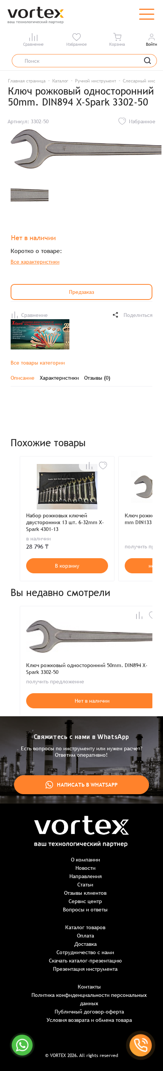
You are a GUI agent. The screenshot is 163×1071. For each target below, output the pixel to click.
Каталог (60, 81)
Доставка (85, 944)
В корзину (67, 566)
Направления (85, 876)
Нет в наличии (92, 701)
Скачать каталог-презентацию (85, 961)
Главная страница (26, 81)
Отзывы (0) (97, 378)
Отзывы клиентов (85, 893)
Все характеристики (35, 262)
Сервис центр (85, 901)
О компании (85, 860)
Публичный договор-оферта (89, 1012)
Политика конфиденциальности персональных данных (89, 999)
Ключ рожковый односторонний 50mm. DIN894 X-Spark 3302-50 (86, 668)
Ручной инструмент (95, 81)
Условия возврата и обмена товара (89, 1020)
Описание (22, 378)
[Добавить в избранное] (103, 465)
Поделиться (138, 315)
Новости (85, 868)
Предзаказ (81, 292)
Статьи (85, 885)
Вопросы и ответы (85, 909)
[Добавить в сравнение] (89, 465)
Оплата (85, 936)
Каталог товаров (85, 927)
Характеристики (59, 378)
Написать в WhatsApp (87, 785)
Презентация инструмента (85, 969)
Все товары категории (38, 363)
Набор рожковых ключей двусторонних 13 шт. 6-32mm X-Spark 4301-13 (65, 522)
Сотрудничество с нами (85, 952)
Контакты (89, 987)
